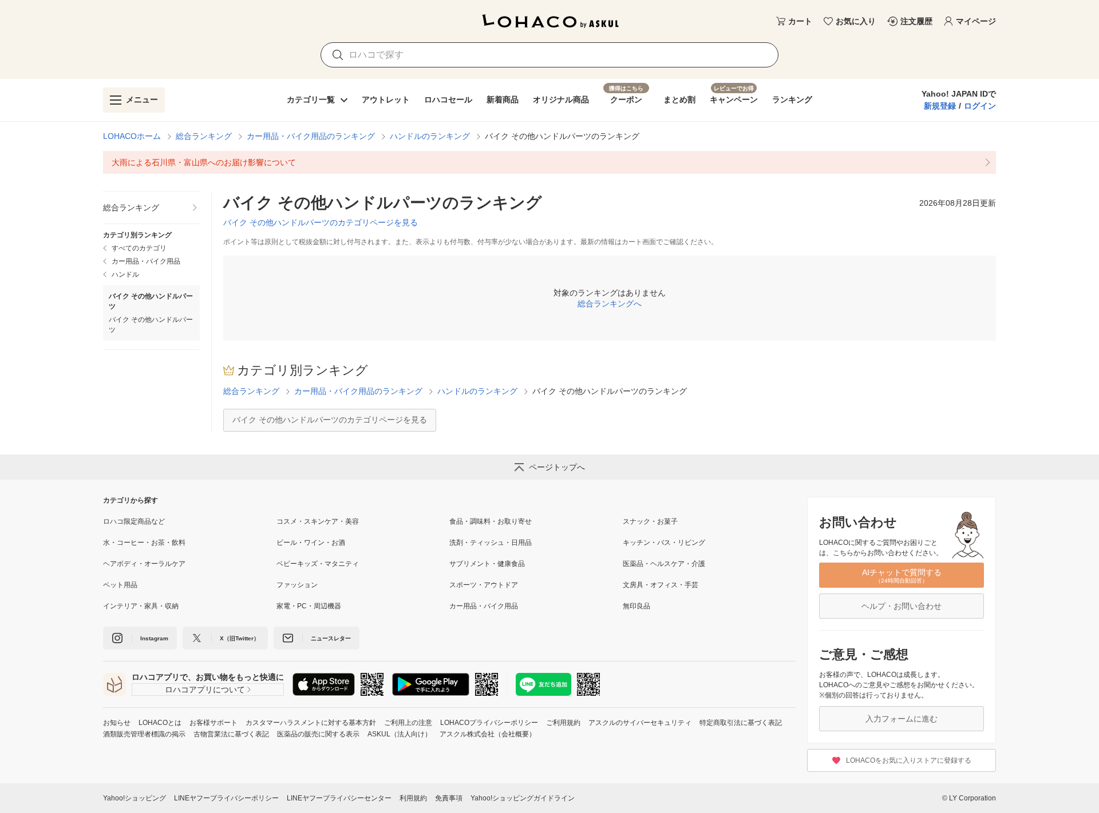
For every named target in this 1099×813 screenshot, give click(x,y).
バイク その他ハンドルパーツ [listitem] (151, 325)
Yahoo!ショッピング (134, 798)
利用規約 (413, 798)
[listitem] (549, 162)
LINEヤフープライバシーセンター (339, 798)
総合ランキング (204, 136)
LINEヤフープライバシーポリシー (226, 798)
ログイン (980, 105)
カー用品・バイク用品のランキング (311, 136)
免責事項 (448, 798)
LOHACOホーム (132, 136)
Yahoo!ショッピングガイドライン (523, 798)
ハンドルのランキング (430, 136)
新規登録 (940, 105)
